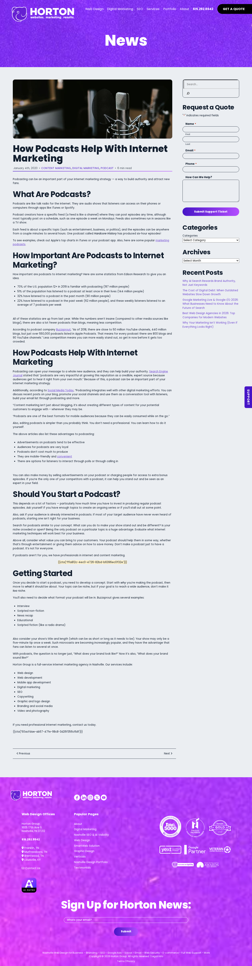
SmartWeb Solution (87, 846)
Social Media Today (61, 390)
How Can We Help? (198, 177)
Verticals (80, 857)
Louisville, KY (32, 860)
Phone (190, 164)
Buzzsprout (63, 329)
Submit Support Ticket (210, 212)
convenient (64, 456)
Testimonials (82, 868)
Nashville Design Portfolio (91, 862)
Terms (121, 961)
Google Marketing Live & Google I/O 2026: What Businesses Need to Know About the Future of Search (210, 304)
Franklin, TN (31, 848)
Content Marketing (56, 168)
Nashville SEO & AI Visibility (91, 835)
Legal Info (157, 956)
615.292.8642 (31, 839)
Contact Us (32, 868)
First (187, 134)
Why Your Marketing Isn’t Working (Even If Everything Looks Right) (210, 324)
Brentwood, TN (34, 856)
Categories (190, 236)
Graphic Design (84, 851)
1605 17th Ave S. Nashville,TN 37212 (33, 829)
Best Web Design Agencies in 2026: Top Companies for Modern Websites (209, 315)
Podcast (107, 168)
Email (190, 150)
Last (187, 144)
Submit (126, 931)
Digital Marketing (85, 168)
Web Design (82, 840)
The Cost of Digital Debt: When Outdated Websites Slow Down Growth (210, 292)
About (78, 824)
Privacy (130, 961)
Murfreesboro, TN (35, 852)
